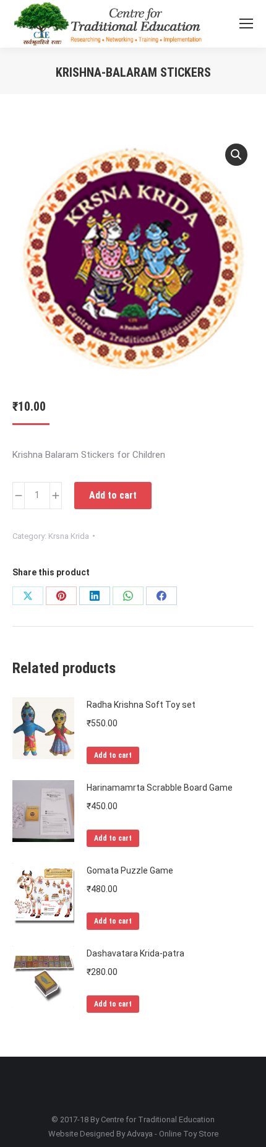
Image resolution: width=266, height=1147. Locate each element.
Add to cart (113, 495)
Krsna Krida (68, 536)
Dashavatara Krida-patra (135, 953)
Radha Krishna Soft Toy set (141, 705)
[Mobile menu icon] (246, 23)
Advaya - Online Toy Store (172, 1133)
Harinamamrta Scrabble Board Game (160, 788)
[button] (236, 155)
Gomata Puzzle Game (130, 870)
